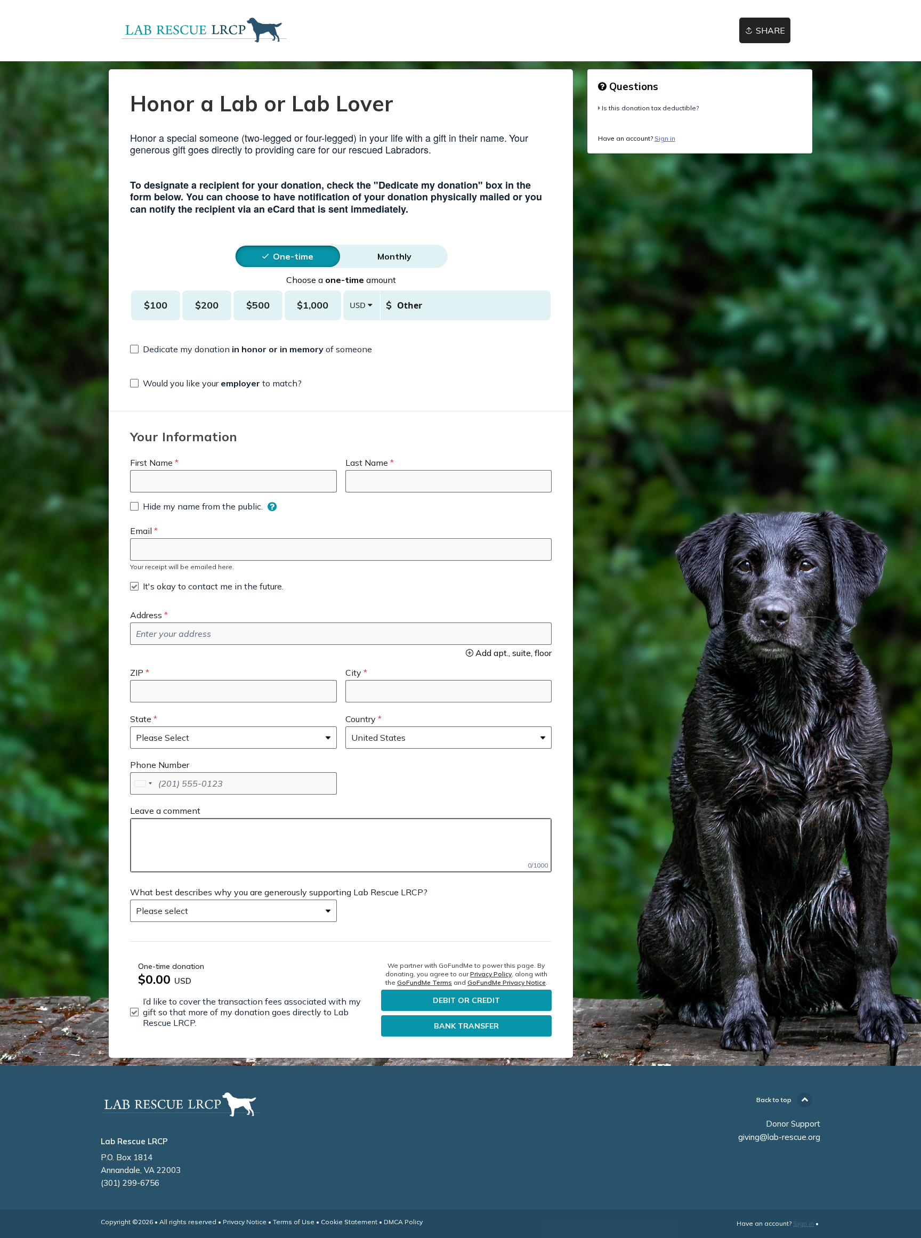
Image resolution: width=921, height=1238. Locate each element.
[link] (204, 30)
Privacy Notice (244, 1222)
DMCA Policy (403, 1222)
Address (146, 615)
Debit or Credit (466, 1000)
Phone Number (159, 764)
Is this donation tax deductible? (650, 108)
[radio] (293, 256)
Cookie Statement (349, 1222)
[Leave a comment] (341, 845)
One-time (293, 256)
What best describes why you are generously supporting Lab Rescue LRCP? (278, 892)
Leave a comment (165, 810)
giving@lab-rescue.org (779, 1137)
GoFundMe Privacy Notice (506, 982)
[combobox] (143, 783)
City (353, 672)
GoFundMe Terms (424, 982)
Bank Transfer (466, 1026)
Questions (632, 86)
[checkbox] (251, 349)
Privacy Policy (491, 974)
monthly (394, 256)
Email (141, 530)
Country (360, 719)
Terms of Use (293, 1222)
